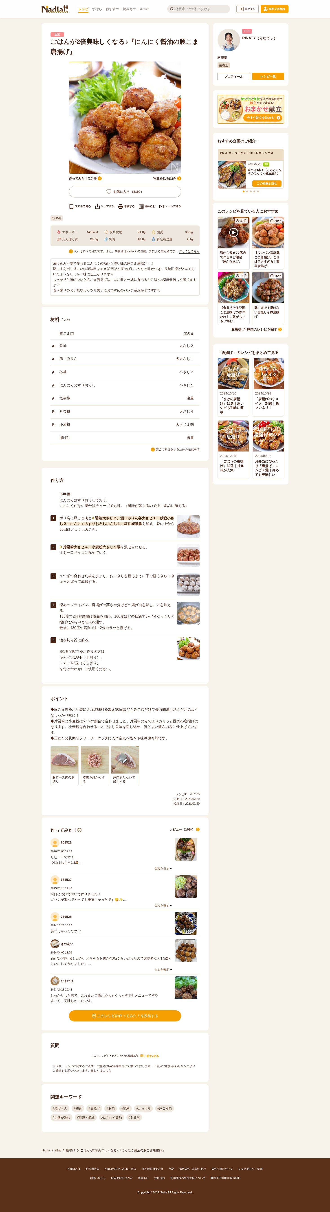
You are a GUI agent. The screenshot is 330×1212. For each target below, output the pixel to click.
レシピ (83, 9)
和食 (58, 1150)
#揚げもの (60, 1108)
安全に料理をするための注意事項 (178, 449)
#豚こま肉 (164, 1108)
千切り (91, 657)
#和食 (78, 1108)
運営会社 (143, 1178)
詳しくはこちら (189, 251)
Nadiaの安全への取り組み (120, 1168)
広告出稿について (222, 1168)
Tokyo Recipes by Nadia (225, 1177)
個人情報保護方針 (152, 1168)
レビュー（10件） (182, 829)
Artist (144, 9)
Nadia (46, 1150)
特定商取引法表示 (122, 1178)
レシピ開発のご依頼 (250, 1168)
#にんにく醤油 (111, 1117)
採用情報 (159, 1178)
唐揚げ (70, 1150)
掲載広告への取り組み (192, 1168)
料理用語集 (92, 1168)
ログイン (250, 9)
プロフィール (233, 76)
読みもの (129, 9)
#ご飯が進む (61, 1117)
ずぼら (97, 9)
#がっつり (143, 1108)
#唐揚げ (94, 1108)
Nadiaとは (74, 1168)
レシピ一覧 (268, 76)
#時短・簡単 (86, 1117)
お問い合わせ (98, 1178)
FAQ (171, 1168)
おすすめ (112, 9)
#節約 (125, 1108)
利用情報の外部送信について (187, 1178)
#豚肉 (111, 1108)
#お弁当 (134, 1117)
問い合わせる (149, 1056)
